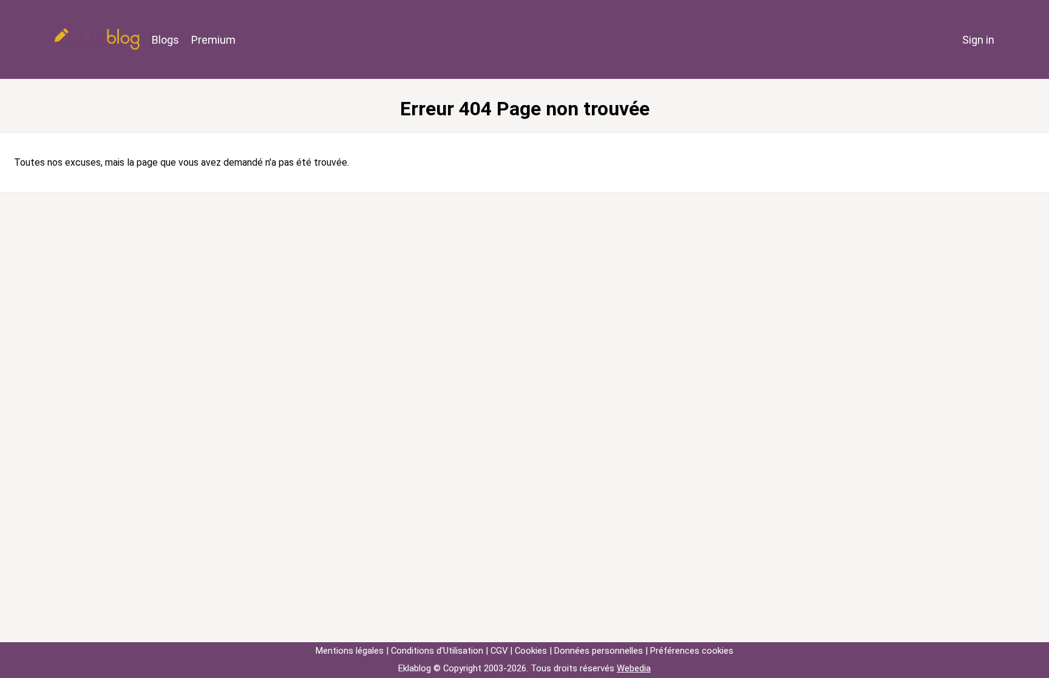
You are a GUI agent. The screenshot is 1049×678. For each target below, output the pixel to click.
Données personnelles (598, 650)
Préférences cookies (691, 650)
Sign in (978, 39)
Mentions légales (350, 650)
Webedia (634, 668)
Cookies (531, 650)
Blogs (165, 39)
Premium (213, 39)
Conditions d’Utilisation (437, 650)
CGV (499, 650)
